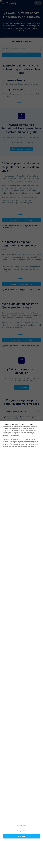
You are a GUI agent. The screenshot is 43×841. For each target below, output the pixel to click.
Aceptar (21, 836)
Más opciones (21, 825)
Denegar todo (21, 831)
